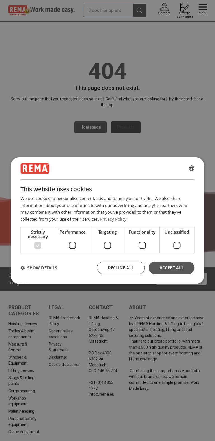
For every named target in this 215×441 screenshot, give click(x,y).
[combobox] (192, 168)
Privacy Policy (113, 219)
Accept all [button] (172, 267)
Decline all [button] (121, 267)
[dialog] (107, 220)
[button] (38, 268)
